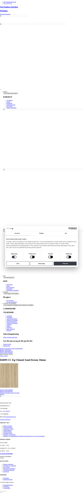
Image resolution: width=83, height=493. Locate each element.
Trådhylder (9, 327)
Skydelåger (9, 317)
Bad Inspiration (10, 287)
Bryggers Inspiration (11, 302)
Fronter (8, 102)
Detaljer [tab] (41, 233)
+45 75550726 (6, 411)
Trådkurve (9, 324)
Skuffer (8, 326)
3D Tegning (9, 106)
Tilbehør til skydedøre (12, 320)
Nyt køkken (9, 100)
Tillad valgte (41, 263)
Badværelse (9, 284)
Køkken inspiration (11, 107)
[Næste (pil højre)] (2, 492)
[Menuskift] (0, 89)
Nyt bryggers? (10, 300)
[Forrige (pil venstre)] (0, 492)
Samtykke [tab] (17, 233)
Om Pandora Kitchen (9, 7)
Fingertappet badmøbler (12, 290)
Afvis (17, 263)
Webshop (4, 11)
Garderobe (9, 316)
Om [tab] (66, 233)
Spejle (8, 286)
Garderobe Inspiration (12, 323)
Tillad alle (65, 263)
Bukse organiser (10, 329)
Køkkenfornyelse (10, 104)
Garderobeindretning (11, 318)
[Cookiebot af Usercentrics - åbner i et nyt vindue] (70, 228)
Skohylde (8, 330)
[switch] (32, 257)
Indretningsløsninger (11, 321)
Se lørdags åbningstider (6, 453)
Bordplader (9, 103)
